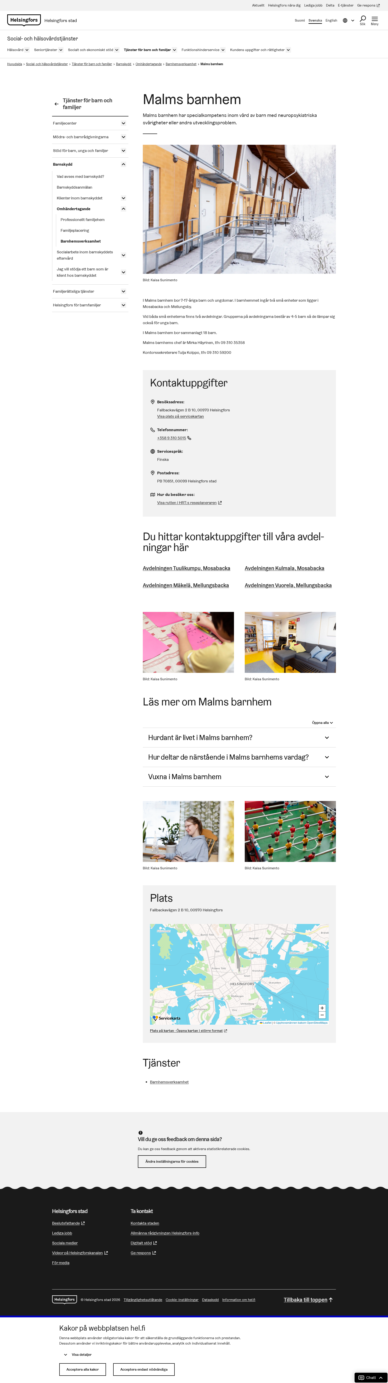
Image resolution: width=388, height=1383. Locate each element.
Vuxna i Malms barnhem (184, 776)
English (331, 20)
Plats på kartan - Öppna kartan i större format (186, 1030)
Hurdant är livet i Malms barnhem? (200, 737)
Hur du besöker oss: (176, 494)
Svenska (315, 20)
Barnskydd (124, 64)
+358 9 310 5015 (174, 437)
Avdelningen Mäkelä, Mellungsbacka (186, 585)
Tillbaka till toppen (305, 1299)
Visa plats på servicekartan (180, 416)
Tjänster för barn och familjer (92, 64)
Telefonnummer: (172, 429)
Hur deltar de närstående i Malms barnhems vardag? (228, 757)
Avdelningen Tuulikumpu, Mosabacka (186, 568)
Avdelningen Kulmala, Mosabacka (284, 568)
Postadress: (168, 472)
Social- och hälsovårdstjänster (47, 64)
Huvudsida (14, 64)
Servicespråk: (170, 451)
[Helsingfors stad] (64, 1300)
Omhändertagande (149, 64)
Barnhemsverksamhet (181, 64)
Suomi (300, 20)
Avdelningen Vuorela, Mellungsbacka (288, 585)
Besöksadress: (171, 401)
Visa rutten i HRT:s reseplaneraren (187, 502)
